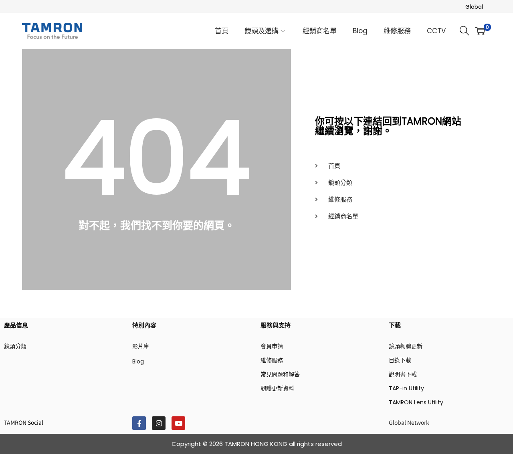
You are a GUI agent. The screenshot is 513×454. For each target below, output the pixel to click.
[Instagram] (159, 423)
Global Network (409, 422)
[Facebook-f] (139, 423)
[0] (480, 31)
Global (474, 7)
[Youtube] (178, 423)
